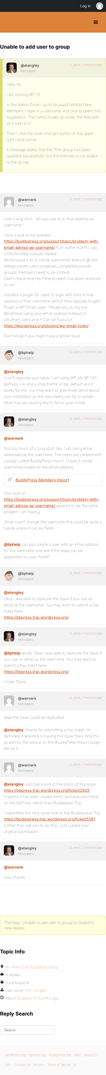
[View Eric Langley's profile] (11, 68)
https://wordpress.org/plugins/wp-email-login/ (46, 325)
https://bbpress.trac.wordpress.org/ (36, 617)
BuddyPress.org (8, 22)
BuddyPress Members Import (42, 479)
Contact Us (22, 1065)
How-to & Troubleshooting (34, 967)
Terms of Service (59, 1065)
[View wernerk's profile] (9, 202)
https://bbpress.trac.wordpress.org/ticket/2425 (47, 790)
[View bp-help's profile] (9, 355)
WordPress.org (15, 1055)
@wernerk (13, 438)
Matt (77, 1055)
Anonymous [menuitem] (99, 6)
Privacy (39, 1065)
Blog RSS (90, 1055)
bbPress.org (37, 1055)
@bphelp (12, 544)
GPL (8, 1065)
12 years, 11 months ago (85, 65)
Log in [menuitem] (85, 6)
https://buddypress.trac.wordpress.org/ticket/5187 (49, 819)
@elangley (14, 371)
